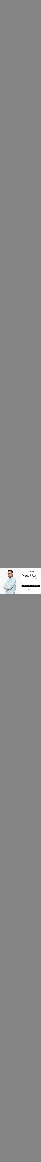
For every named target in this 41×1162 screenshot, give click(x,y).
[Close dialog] (40, 569)
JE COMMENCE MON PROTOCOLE (31, 585)
